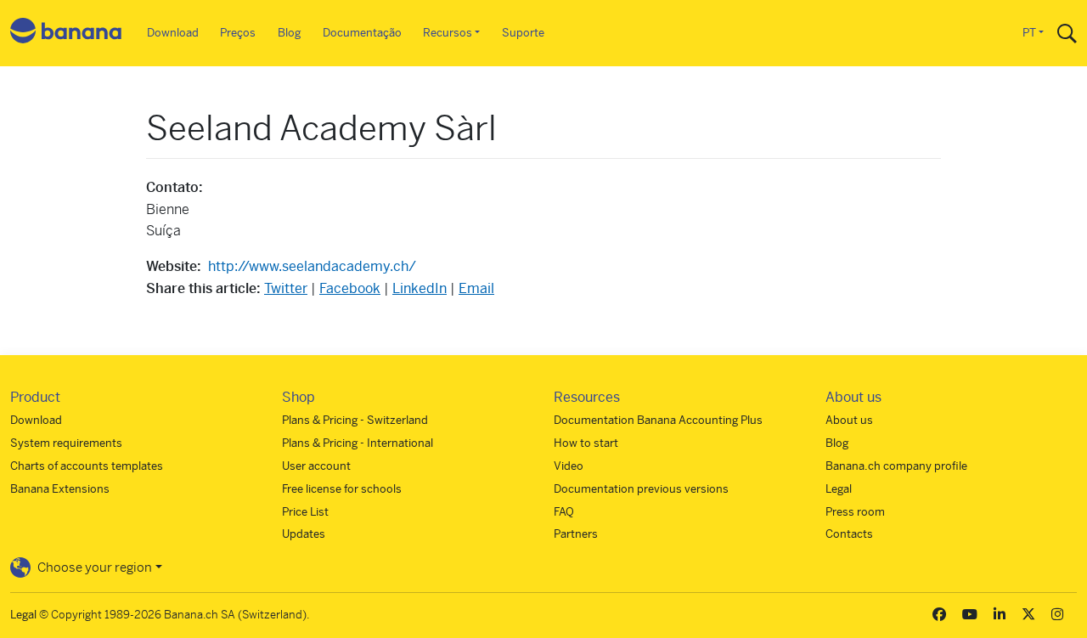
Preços (238, 32)
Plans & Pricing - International (357, 443)
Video (568, 466)
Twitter (285, 288)
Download (173, 32)
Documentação (362, 32)
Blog (289, 32)
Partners (576, 534)
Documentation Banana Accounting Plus (658, 420)
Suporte (523, 32)
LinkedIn (419, 288)
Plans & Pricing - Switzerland (355, 420)
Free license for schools (342, 489)
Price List (305, 512)
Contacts (849, 534)
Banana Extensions (60, 489)
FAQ (564, 512)
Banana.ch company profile (896, 466)
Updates (303, 534)
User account (316, 466)
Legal (838, 489)
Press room (855, 512)
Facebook (349, 288)
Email (476, 288)
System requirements (66, 443)
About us (849, 420)
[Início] (66, 33)
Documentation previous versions (641, 489)
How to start (586, 443)
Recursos (447, 32)
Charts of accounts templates (86, 466)
